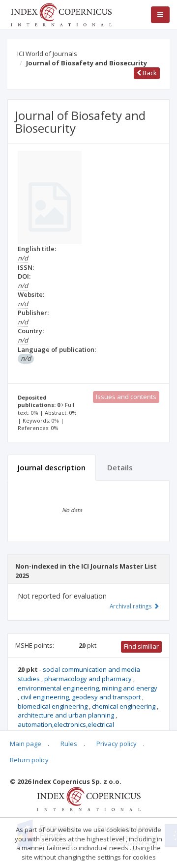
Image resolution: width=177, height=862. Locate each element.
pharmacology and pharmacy (88, 678)
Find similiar (141, 646)
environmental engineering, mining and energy (87, 688)
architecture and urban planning (67, 715)
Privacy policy (116, 743)
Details (120, 467)
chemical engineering (124, 706)
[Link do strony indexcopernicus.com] (88, 798)
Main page (25, 743)
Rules (68, 743)
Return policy (29, 759)
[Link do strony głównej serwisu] (61, 13)
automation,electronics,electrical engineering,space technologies (66, 729)
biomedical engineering (53, 706)
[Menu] (160, 14)
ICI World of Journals (47, 53)
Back (149, 72)
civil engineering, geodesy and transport (81, 696)
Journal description (52, 467)
